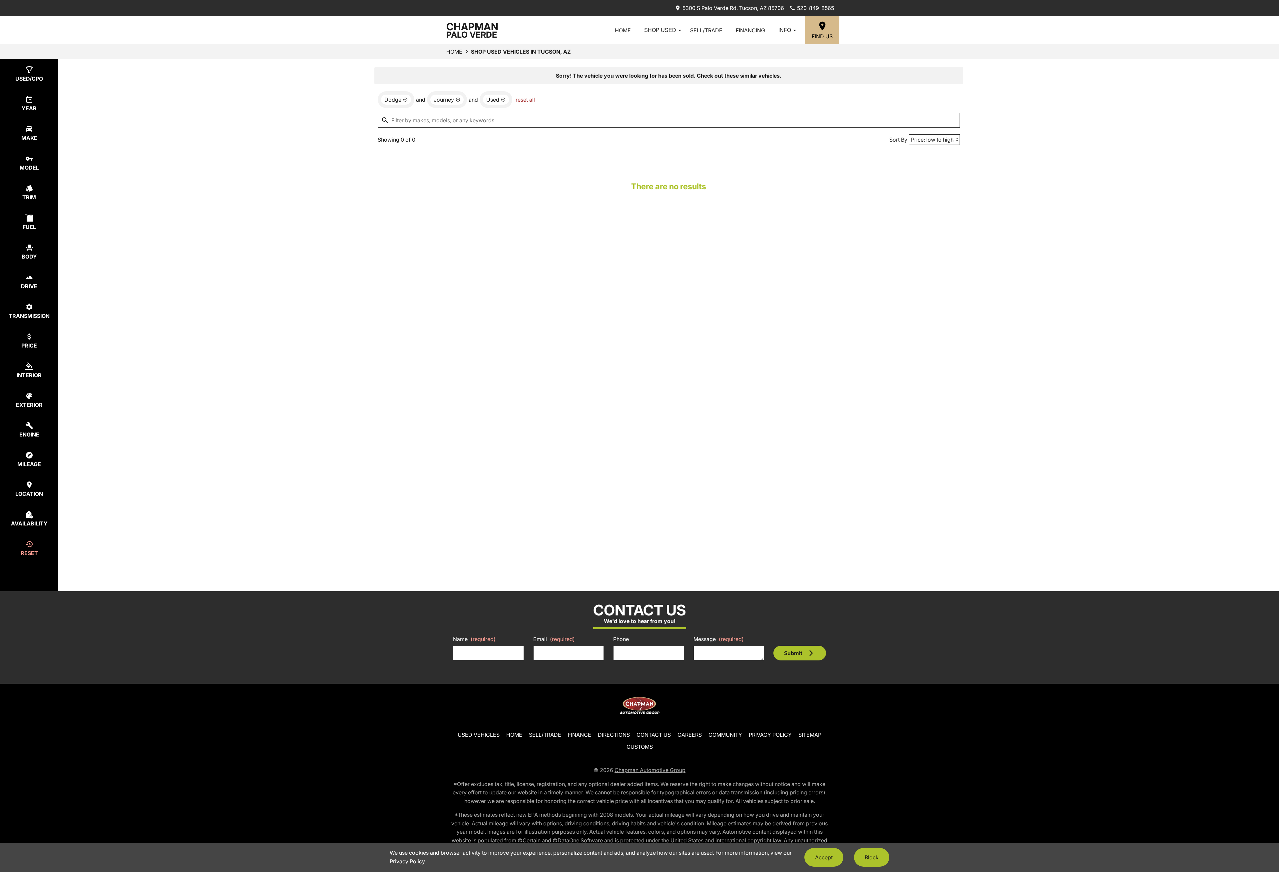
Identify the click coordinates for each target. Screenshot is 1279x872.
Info (784, 30)
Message (718, 639)
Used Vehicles (479, 734)
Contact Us (654, 734)
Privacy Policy (770, 734)
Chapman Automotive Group (650, 770)
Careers (689, 734)
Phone (621, 639)
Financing (750, 30)
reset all (525, 99)
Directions (614, 734)
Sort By (898, 139)
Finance (579, 734)
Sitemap (809, 734)
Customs (640, 746)
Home (623, 30)
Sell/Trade (706, 30)
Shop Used (660, 30)
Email (554, 639)
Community (725, 734)
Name (474, 639)
